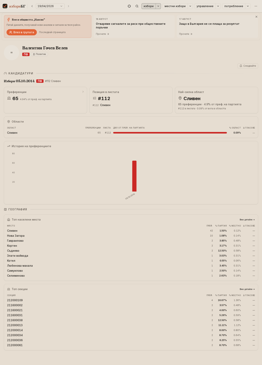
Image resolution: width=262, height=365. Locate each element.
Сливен (105, 105)
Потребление (233, 6)
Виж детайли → (247, 219)
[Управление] (218, 6)
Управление (205, 6)
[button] (129, 6)
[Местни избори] (190, 6)
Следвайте (249, 65)
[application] (131, 176)
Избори (149, 6)
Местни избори (175, 6)
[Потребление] (247, 6)
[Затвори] (256, 16)
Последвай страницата (52, 32)
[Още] (256, 6)
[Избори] (158, 6)
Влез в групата (23, 32)
